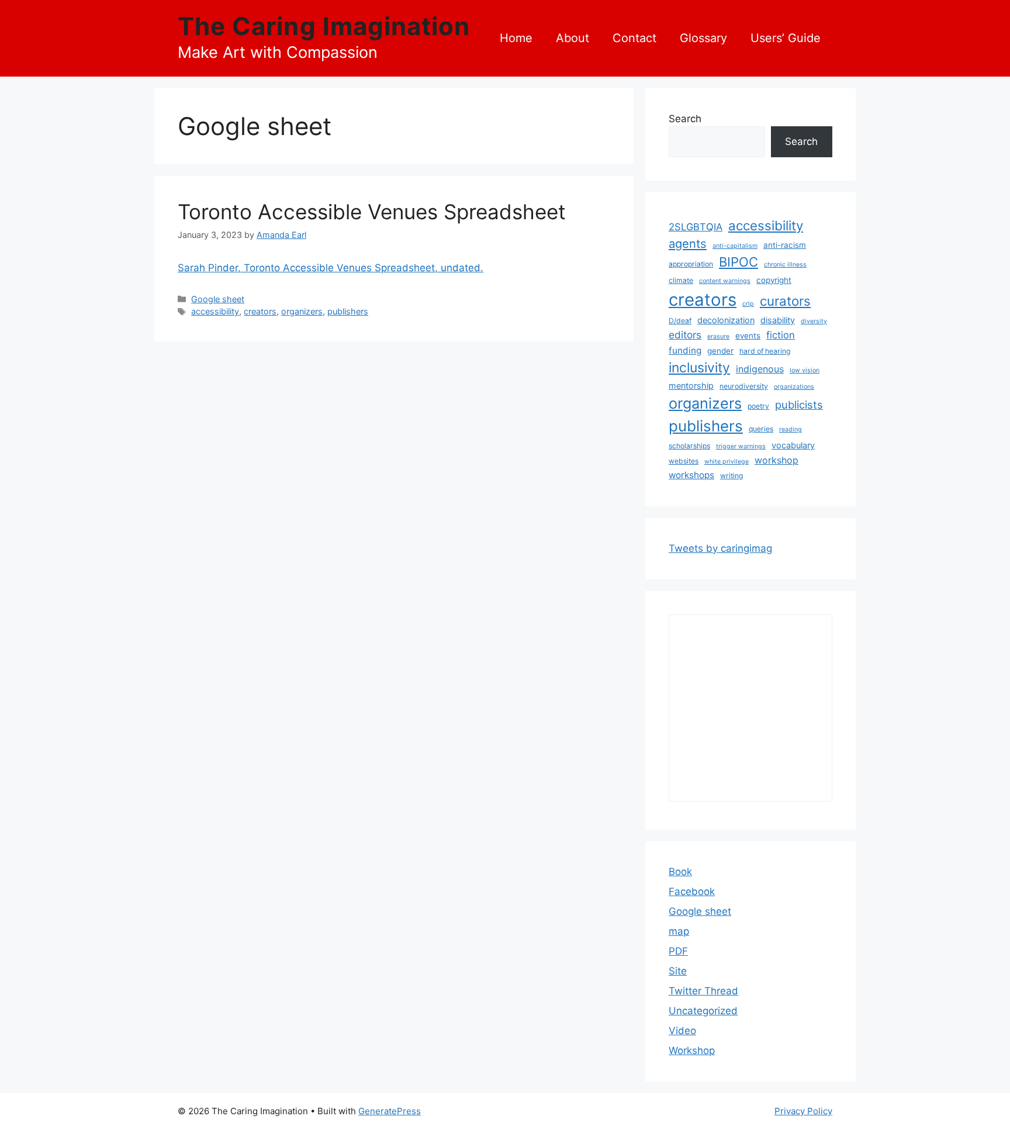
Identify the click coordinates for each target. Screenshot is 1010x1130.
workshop (776, 460)
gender (720, 350)
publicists (799, 404)
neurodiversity (744, 386)
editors (685, 335)
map (679, 931)
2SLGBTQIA (695, 227)
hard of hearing (764, 351)
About (572, 38)
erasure (718, 336)
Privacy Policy (803, 1111)
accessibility (215, 311)
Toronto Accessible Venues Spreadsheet (372, 211)
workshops (691, 475)
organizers (302, 311)
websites (683, 461)
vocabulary (793, 445)
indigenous (760, 369)
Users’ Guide (785, 38)
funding (685, 350)
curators (785, 301)
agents (688, 243)
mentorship (691, 386)
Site (678, 971)
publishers (347, 311)
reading (790, 429)
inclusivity (699, 368)
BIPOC (738, 261)
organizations (794, 387)
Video (682, 1030)
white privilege (726, 461)
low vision (804, 370)
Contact (634, 38)
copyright (773, 280)
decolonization (726, 320)
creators (260, 311)
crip (748, 303)
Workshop (692, 1050)
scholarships (689, 445)
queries (761, 428)
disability (777, 320)
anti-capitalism (735, 246)
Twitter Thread (703, 991)
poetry (758, 406)
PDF (678, 951)
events (747, 335)
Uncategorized (703, 1011)
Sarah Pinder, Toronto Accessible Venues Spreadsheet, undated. (330, 268)
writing (731, 475)
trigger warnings (741, 446)
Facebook (692, 891)
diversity (814, 321)
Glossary (703, 38)
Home (516, 38)
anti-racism (784, 245)
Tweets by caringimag (720, 548)
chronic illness (785, 264)
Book (680, 871)
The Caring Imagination (324, 26)
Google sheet (217, 299)
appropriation (691, 264)
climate (681, 280)
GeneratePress (389, 1111)
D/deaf (680, 320)
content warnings (724, 281)
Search (685, 119)
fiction (780, 335)
